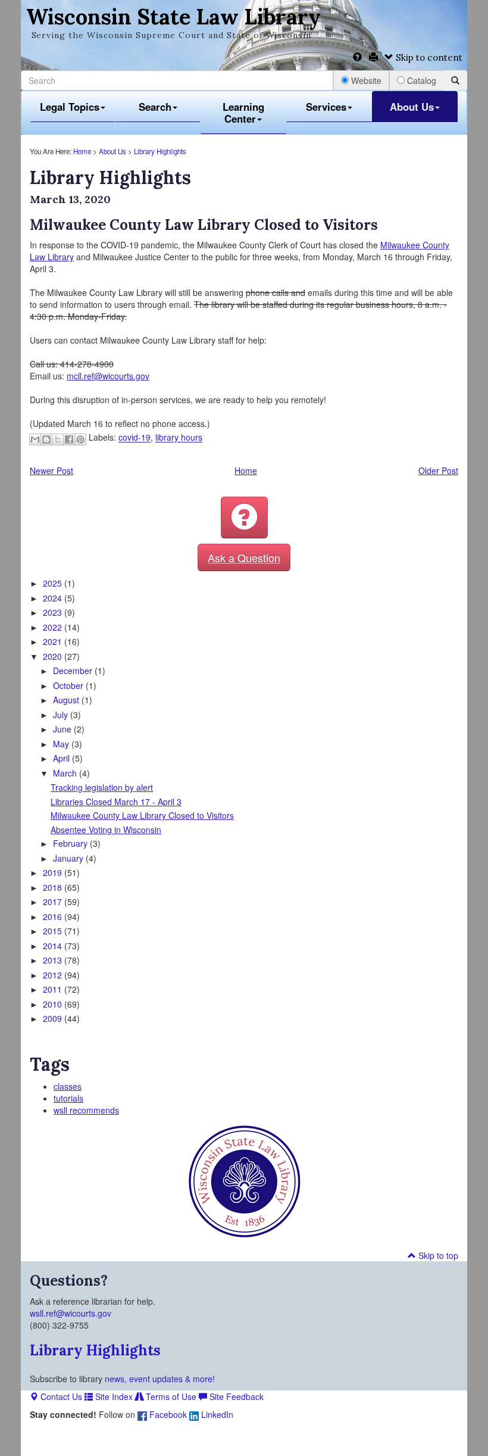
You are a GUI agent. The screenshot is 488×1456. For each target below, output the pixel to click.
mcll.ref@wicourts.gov (108, 376)
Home (82, 151)
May (62, 744)
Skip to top (437, 1255)
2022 (53, 627)
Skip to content (427, 57)
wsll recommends (86, 1110)
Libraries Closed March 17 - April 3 (116, 801)
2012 (53, 975)
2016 (53, 916)
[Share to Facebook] (69, 439)
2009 (53, 1018)
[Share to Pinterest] (80, 439)
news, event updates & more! (160, 1379)
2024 (53, 598)
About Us (412, 106)
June (63, 729)
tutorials (68, 1098)
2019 (53, 872)
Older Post (438, 470)
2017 (53, 902)
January (69, 858)
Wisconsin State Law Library (173, 16)
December (74, 670)
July (61, 715)
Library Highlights (160, 151)
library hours (178, 438)
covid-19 (134, 438)
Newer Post (51, 470)
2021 (53, 641)
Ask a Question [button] (244, 557)
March (66, 773)
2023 (53, 612)
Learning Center (243, 112)
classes (68, 1086)
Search (155, 106)
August (67, 700)
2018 (53, 887)
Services (326, 106)
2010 (53, 1004)
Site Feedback (235, 1396)
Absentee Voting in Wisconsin (106, 829)
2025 (53, 583)
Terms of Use (169, 1396)
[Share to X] (58, 439)
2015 (53, 931)
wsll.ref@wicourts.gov (70, 1313)
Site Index (113, 1396)
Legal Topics (69, 106)
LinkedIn (216, 1414)
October (69, 685)
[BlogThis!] (46, 439)
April (62, 758)
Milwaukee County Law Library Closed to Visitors (142, 815)
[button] (244, 517)
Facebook (167, 1414)
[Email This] (35, 439)
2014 (53, 946)
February (71, 843)
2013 (53, 960)
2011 (53, 989)
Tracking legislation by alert (102, 787)
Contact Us (60, 1396)
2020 (53, 656)
